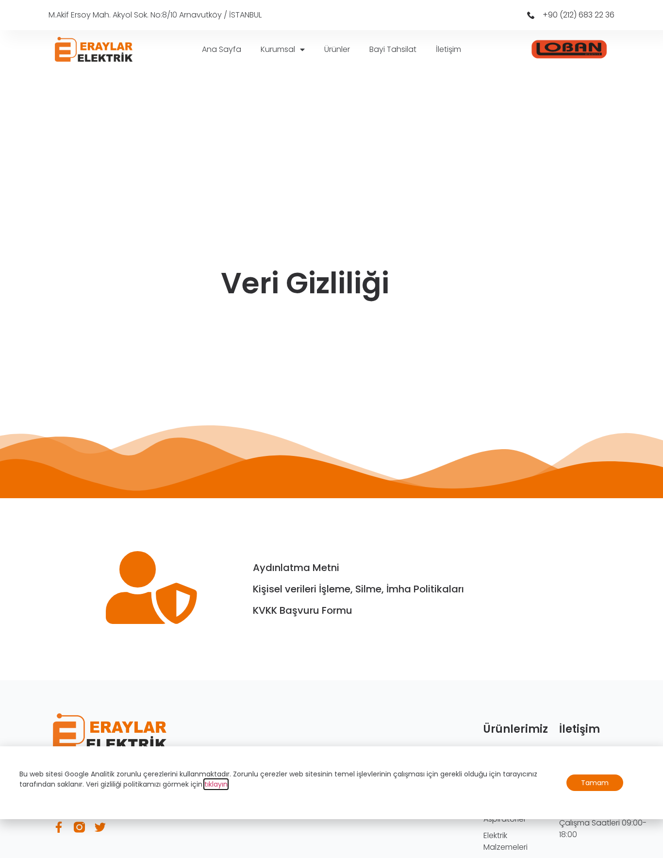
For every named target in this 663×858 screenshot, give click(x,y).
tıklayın (216, 784)
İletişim (448, 49)
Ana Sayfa (221, 49)
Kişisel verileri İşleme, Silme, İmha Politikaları (358, 589)
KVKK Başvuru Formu (302, 610)
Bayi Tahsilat (392, 49)
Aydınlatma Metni (296, 567)
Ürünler (337, 49)
